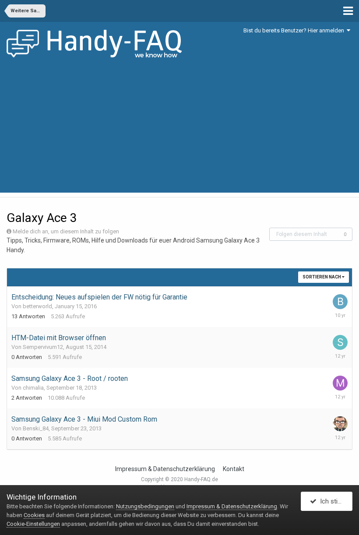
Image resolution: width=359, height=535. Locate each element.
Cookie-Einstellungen (33, 524)
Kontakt (233, 468)
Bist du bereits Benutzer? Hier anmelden (295, 30)
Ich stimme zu (334, 501)
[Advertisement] (179, 131)
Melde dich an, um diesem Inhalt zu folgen (66, 231)
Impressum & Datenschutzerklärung (165, 468)
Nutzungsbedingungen (145, 506)
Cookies (34, 515)
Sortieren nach (322, 277)
